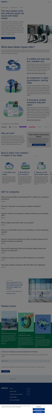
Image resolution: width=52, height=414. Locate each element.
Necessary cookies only (39, 409)
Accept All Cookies (39, 411)
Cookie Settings (38, 406)
